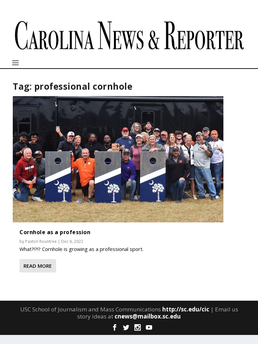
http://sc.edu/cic (185, 309)
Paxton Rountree (41, 241)
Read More (38, 265)
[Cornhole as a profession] (118, 159)
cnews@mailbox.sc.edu (148, 316)
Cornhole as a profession (54, 232)
